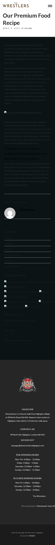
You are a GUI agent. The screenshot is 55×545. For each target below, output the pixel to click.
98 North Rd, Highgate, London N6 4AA (27, 434)
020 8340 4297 (27, 440)
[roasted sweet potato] (15, 287)
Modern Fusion (10, 255)
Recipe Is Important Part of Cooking (20, 320)
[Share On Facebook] (7, 539)
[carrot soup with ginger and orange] (20, 302)
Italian (7, 249)
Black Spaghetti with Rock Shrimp (19, 340)
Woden (32, 536)
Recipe (7, 261)
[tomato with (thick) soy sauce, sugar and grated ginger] (29, 282)
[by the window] (32, 306)
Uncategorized (10, 266)
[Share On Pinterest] (15, 539)
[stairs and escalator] (14, 306)
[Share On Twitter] (11, 539)
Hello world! (9, 330)
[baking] (43, 292)
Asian (28, 28)
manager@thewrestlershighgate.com (27, 445)
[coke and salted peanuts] (16, 297)
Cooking (8, 243)
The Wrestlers (39, 496)
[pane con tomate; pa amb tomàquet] (21, 292)
